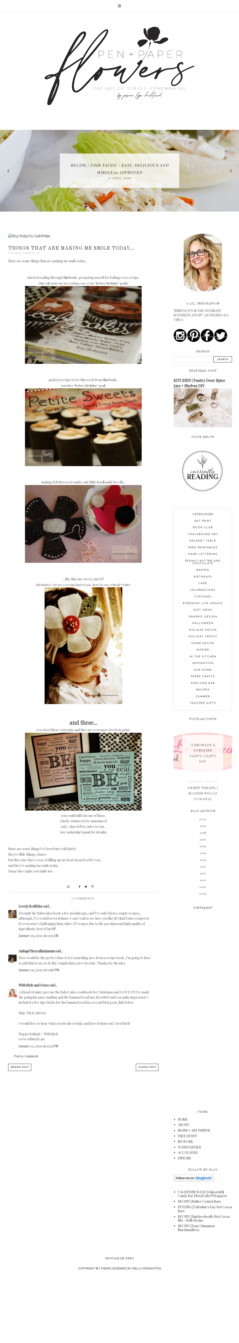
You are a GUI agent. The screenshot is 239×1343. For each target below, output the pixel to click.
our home (203, 670)
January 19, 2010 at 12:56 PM (39, 970)
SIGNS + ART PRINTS (194, 1130)
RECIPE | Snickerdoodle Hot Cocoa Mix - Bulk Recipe (204, 1218)
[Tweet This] (84, 886)
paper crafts (203, 676)
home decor (202, 643)
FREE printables (203, 547)
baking (203, 570)
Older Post (147, 1067)
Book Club (203, 527)
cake (202, 583)
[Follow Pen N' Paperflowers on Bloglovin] (194, 1180)
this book (70, 277)
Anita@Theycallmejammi (37, 951)
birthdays (203, 577)
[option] (119, 171)
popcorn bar (203, 683)
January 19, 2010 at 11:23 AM (39, 935)
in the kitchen (203, 657)
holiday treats (203, 636)
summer (203, 696)
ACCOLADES (187, 1152)
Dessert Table (203, 541)
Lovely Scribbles (30, 906)
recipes (203, 690)
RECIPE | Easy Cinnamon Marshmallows (196, 1228)
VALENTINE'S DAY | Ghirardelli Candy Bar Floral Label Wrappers (202, 1194)
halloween (203, 623)
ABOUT (183, 1125)
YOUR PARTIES (189, 1147)
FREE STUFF (187, 1136)
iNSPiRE (202, 650)
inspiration (203, 663)
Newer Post (20, 1067)
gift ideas (202, 610)
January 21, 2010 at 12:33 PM (38, 1046)
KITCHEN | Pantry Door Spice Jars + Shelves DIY (199, 383)
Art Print (203, 521)
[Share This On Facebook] (78, 886)
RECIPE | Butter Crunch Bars (199, 1201)
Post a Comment (26, 1056)
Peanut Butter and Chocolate (203, 562)
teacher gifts (203, 703)
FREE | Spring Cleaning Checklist (119, 168)
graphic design (203, 617)
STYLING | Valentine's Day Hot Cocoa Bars (205, 1209)
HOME (183, 1119)
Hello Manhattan (146, 1268)
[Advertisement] (203, 1007)
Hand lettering (203, 554)
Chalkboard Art (203, 534)
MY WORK (185, 1141)
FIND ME (184, 1158)
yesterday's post (78, 832)
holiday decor (203, 630)
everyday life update (203, 603)
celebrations (203, 590)
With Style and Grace (34, 985)
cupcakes (203, 596)
